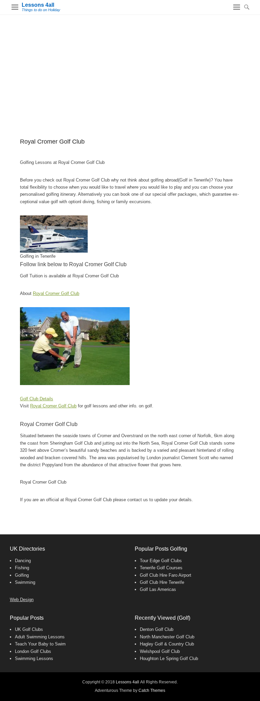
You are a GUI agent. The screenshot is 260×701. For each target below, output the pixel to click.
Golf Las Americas (158, 589)
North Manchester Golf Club (167, 636)
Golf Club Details (36, 398)
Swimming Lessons (34, 658)
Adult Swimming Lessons (40, 636)
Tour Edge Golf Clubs (161, 560)
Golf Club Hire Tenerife (162, 582)
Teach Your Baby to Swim (40, 643)
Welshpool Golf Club (160, 651)
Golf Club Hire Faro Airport (165, 575)
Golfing (22, 575)
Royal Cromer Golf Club (56, 293)
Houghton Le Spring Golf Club (169, 658)
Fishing (22, 567)
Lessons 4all (38, 5)
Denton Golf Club (156, 629)
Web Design (22, 599)
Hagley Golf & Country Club (167, 643)
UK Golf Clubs (29, 629)
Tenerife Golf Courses (161, 567)
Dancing (23, 560)
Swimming (25, 582)
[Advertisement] (130, 65)
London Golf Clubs (33, 651)
